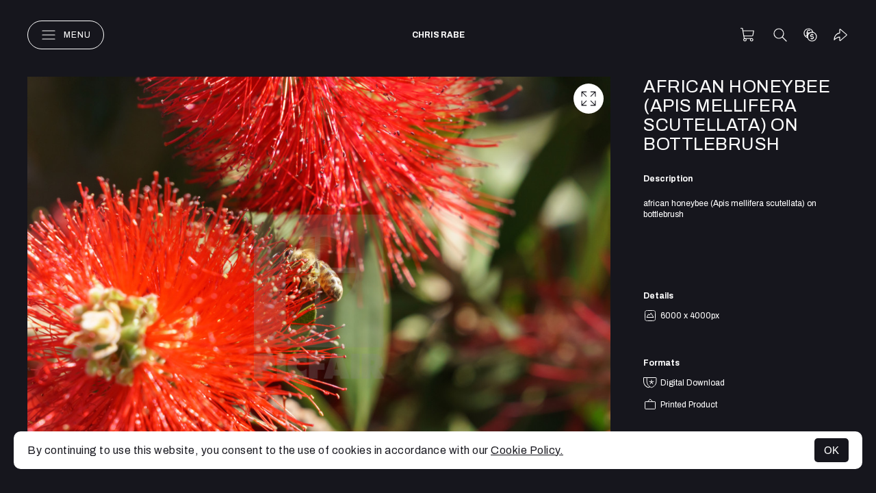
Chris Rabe (438, 35)
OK (831, 450)
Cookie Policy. (527, 450)
